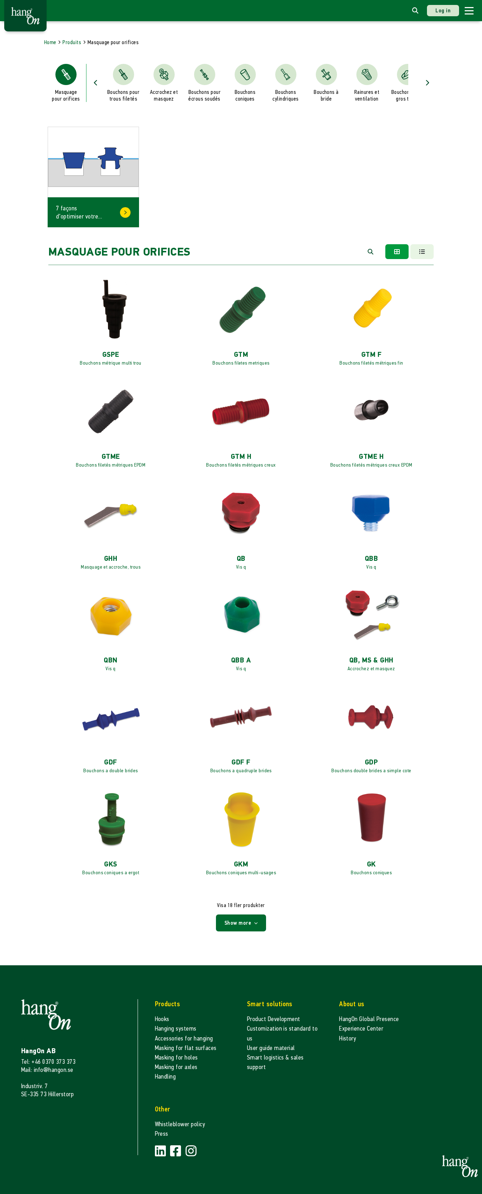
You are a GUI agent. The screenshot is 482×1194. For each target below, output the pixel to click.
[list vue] (422, 251)
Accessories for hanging (184, 1038)
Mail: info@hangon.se (47, 1070)
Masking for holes (176, 1058)
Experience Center (361, 1029)
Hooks (162, 1019)
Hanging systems (176, 1029)
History (347, 1038)
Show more (238, 922)
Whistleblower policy (180, 1124)
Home (50, 42)
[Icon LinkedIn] (161, 1151)
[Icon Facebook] (176, 1151)
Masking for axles (176, 1067)
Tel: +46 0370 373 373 (48, 1062)
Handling (165, 1077)
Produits (71, 42)
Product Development (273, 1019)
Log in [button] (443, 10)
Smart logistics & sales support (275, 1062)
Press (161, 1134)
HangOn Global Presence (369, 1019)
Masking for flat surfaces (186, 1048)
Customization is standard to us (282, 1033)
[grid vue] (397, 251)
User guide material (271, 1048)
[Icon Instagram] (191, 1151)
